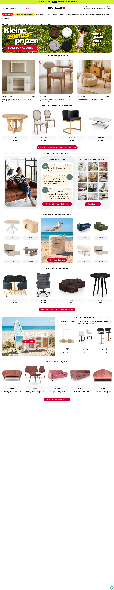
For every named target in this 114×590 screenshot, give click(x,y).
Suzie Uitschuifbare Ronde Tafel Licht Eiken (16, 99)
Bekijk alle (93, 204)
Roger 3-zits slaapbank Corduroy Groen (53, 99)
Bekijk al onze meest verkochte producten (57, 147)
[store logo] (57, 8)
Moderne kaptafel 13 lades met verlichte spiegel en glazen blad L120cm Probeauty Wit (93, 100)
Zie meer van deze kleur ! (57, 400)
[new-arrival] (57, 240)
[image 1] (82, 166)
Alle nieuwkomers (57, 260)
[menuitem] (8, 14)
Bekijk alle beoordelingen (57, 204)
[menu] (57, 16)
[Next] (110, 78)
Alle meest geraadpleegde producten (57, 309)
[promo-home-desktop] (57, 39)
